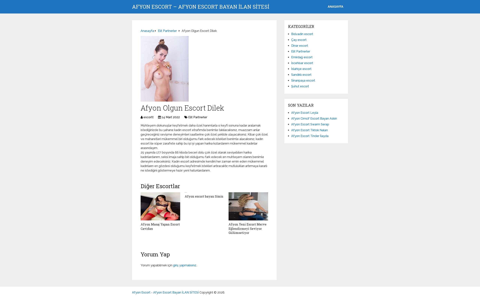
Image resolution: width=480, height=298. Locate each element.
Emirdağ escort (302, 57)
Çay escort (299, 40)
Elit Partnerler (197, 117)
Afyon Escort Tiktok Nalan (309, 130)
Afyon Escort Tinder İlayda (309, 136)
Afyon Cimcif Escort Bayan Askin (314, 118)
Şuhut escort (300, 86)
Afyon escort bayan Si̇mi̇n (204, 196)
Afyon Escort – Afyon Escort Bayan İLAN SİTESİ (200, 6)
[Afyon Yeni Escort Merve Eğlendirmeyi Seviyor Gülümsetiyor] (248, 206)
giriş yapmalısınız (184, 265)
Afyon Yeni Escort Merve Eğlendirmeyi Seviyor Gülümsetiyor (247, 228)
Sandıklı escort (301, 74)
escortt (148, 117)
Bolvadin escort (302, 34)
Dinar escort (299, 45)
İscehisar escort (302, 63)
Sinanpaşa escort (303, 80)
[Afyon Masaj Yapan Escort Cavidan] (160, 206)
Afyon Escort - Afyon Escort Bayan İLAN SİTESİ (165, 292)
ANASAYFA (335, 6)
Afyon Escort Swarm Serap (310, 124)
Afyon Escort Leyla (304, 113)
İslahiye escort (301, 69)
